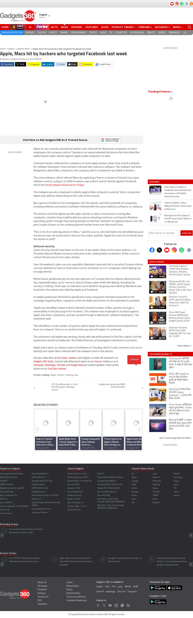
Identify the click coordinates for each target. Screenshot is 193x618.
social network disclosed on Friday (64, 184)
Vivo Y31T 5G (73, 484)
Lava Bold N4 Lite (75, 492)
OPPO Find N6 (6, 484)
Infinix (134, 495)
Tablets (151, 32)
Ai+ (133, 474)
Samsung (178, 477)
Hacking (69, 375)
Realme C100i (73, 488)
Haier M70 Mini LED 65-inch (109, 484)
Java (76, 375)
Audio (103, 32)
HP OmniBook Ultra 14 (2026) (45, 495)
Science (161, 32)
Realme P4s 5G (74, 495)
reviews (72, 357)
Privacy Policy (72, 586)
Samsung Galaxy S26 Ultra (11, 474)
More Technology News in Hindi (175, 437)
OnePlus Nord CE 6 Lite (42, 481)
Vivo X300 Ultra (7, 492)
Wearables (174, 32)
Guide (105, 27)
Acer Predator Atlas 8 (106, 492)
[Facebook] (152, 250)
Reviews (76, 27)
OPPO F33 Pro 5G (40, 488)
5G (185, 32)
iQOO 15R (4, 510)
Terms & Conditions (76, 597)
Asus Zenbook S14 (8, 495)
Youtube (110, 605)
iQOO (134, 499)
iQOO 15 (4, 499)
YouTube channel (57, 368)
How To (53, 32)
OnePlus (156, 492)
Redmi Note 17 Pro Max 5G (79, 481)
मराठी (135, 587)
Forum (98, 361)
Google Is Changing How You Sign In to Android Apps (125, 560)
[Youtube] (166, 250)
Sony (176, 484)
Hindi (107, 587)
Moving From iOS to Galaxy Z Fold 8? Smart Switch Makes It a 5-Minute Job (177, 218)
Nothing (156, 484)
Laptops (11, 49)
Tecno (176, 492)
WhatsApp (50, 365)
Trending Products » (160, 92)
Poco (155, 499)
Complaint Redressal (76, 600)
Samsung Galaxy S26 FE (78, 477)
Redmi (177, 474)
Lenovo (156, 477)
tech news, (62, 357)
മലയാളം (110, 592)
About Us (42, 582)
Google (135, 481)
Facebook (38, 365)
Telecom (41, 32)
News (64, 27)
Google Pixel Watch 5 (106, 481)
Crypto (93, 32)
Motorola (157, 481)
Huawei (135, 492)
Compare (144, 27)
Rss (128, 605)
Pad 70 (100, 474)
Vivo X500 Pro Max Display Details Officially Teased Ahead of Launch (24, 560)
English (99, 587)
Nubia (155, 488)
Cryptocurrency (38, 492)
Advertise (42, 604)
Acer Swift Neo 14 (75, 503)
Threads (61, 365)
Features (91, 27)
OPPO (155, 495)
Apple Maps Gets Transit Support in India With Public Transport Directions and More (76, 561)
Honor (134, 488)
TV (111, 32)
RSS (40, 600)
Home (5, 27)
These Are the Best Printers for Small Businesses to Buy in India (26, 531)
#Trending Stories (9, 524)
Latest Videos (156, 261)
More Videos (183, 345)
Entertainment (78, 32)
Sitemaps (42, 586)
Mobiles (30, 32)
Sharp (176, 481)
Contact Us (43, 597)
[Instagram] (174, 250)
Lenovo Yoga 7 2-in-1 (77, 506)
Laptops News (23, 49)
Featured (154, 181)
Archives (42, 593)
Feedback (42, 590)
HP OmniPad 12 (39, 477)
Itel (133, 503)
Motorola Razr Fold (8, 477)
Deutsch (121, 592)
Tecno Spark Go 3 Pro (77, 474)
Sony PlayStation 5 (40, 474)
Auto (54, 27)
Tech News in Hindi (159, 354)
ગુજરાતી (100, 592)
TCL (175, 488)
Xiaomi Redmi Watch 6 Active (110, 477)
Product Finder (122, 27)
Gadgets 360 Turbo (43, 361)
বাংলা (114, 587)
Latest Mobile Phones (41, 509)
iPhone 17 (36, 499)
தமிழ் (120, 587)
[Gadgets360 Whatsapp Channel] (181, 250)
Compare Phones (39, 513)
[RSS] (191, 3)
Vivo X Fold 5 (6, 513)
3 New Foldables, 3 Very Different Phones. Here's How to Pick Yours (177, 206)
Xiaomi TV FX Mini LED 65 (108, 488)
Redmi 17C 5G (73, 499)
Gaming (64, 32)
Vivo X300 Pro (6, 503)
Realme (156, 503)
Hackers (61, 375)
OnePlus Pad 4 (38, 484)
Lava (155, 474)
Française (132, 592)
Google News (77, 365)
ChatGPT (4, 481)
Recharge (161, 27)
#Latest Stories (8, 553)
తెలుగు (128, 586)
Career (69, 582)
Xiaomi (177, 495)
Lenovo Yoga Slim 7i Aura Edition (14, 506)
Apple (53, 375)
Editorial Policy (73, 593)
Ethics (69, 590)
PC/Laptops (121, 32)
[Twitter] (159, 250)
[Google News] (188, 250)
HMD (134, 484)
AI (30, 27)
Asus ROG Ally (103, 495)
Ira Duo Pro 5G (73, 510)
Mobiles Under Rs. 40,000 (12, 488)
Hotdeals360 (137, 32)
